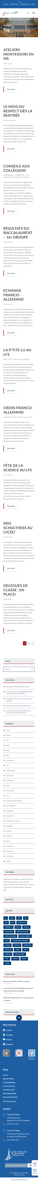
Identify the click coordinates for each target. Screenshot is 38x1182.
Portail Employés (24, 4)
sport (7, 958)
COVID (18, 927)
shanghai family (19, 954)
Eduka (33, 4)
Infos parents (10, 790)
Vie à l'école (27, 417)
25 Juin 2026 (8, 984)
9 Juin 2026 (7, 993)
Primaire (16, 359)
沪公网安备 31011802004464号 (20, 1173)
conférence (8, 927)
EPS (7, 765)
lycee (6, 940)
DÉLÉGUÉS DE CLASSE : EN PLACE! (15, 589)
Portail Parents (14, 4)
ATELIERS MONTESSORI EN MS (18, 54)
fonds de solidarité (22, 931)
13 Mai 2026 (7, 1003)
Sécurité (15, 958)
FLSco (8, 785)
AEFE (8, 730)
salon (26, 949)
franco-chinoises (25, 936)
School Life (9, 846)
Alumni (8, 735)
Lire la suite (11, 89)
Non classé (7, 63)
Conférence (9, 760)
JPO (7, 796)
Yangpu (8, 861)
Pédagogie (25, 177)
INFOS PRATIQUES (9, 1093)
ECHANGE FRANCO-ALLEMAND (13, 294)
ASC (7, 740)
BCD (6, 922)
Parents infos (10, 816)
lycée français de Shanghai (14, 801)
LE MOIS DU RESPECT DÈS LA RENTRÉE (17, 110)
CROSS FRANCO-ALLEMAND (18, 409)
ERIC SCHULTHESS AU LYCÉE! (18, 527)
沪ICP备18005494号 (19, 1175)
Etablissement (8, 175)
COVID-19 (26, 927)
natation (17, 945)
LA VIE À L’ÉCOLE (9, 1086)
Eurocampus (10, 775)
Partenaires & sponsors (13, 821)
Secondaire (24, 359)
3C (5, 918)
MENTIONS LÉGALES (9, 1101)
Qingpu (17, 949)
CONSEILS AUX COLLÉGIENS (16, 168)
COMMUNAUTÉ (9, 1090)
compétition (21, 922)
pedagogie (8, 949)
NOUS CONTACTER (10, 1097)
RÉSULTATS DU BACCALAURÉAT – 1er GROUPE (17, 232)
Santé (8, 841)
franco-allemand (10, 936)
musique (7, 945)
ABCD (12, 918)
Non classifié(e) (9, 120)
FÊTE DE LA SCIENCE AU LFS (17, 467)
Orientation (9, 811)
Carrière (5, 4)
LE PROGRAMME (9, 1082)
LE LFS (5, 1075)
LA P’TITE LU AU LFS (17, 352)
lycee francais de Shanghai (20, 940)
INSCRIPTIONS (8, 1079)
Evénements (19, 175)
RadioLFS (9, 836)
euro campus (9, 931)
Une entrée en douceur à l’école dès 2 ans (18, 706)
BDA (7, 745)
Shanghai (8, 954)
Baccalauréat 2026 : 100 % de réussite (17, 686)
